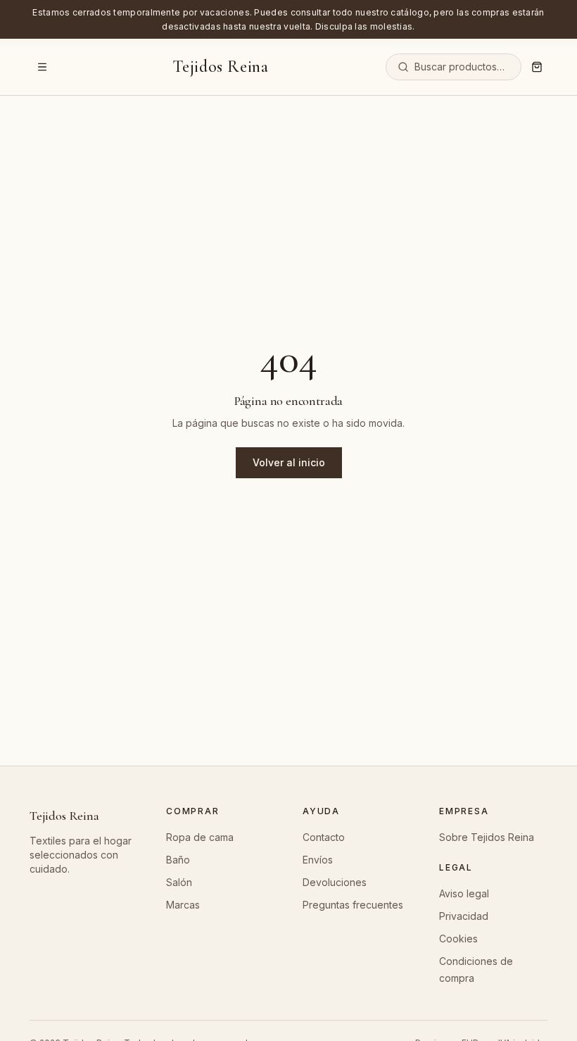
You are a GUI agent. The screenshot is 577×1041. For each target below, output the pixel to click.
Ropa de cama (200, 837)
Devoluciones (335, 882)
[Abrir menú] (42, 67)
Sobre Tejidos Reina (486, 837)
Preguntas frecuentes (353, 905)
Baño (178, 860)
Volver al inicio (289, 462)
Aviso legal (464, 893)
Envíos (318, 860)
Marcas (183, 905)
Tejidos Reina (220, 66)
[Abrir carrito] (537, 67)
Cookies (458, 939)
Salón (179, 882)
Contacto (324, 837)
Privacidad (463, 916)
